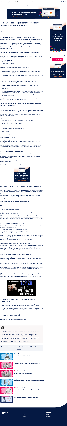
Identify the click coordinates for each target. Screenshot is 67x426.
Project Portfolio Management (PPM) (16, 5)
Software (24, 416)
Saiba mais (19, 349)
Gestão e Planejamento (6, 5)
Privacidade (3, 415)
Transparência (3, 417)
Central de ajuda (48, 416)
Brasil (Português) (52, 422)
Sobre (24, 414)
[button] (21, 288)
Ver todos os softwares (57, 59)
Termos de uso (3, 419)
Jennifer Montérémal (6, 28)
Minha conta (47, 414)
